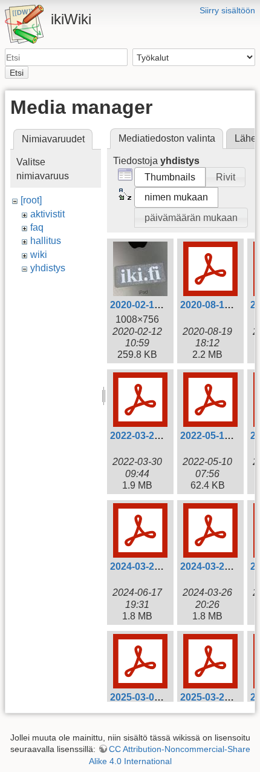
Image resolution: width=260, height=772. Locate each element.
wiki (38, 254)
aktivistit (47, 214)
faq (37, 227)
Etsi (17, 73)
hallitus (45, 241)
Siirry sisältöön (227, 10)
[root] (31, 200)
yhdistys (47, 268)
